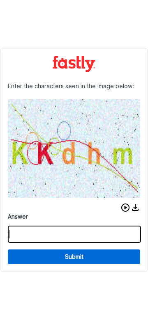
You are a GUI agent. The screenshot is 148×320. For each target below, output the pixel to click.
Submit (74, 256)
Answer (18, 216)
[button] (125, 208)
